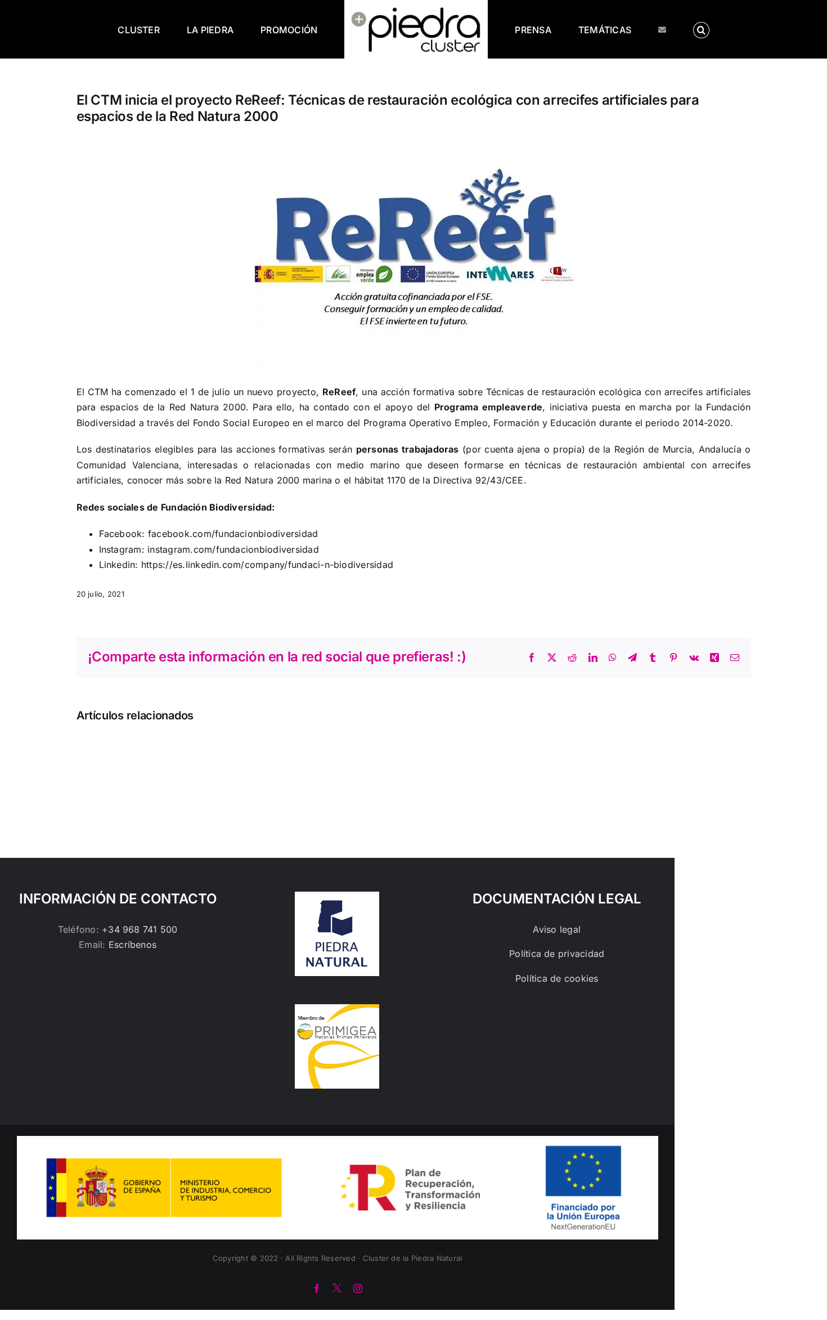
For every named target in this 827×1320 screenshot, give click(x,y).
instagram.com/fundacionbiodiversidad (233, 549)
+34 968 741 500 (140, 929)
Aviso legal (557, 929)
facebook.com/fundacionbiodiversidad (233, 533)
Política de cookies (557, 978)
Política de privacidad (556, 953)
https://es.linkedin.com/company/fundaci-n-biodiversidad (267, 564)
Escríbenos (132, 944)
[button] (655, 29)
